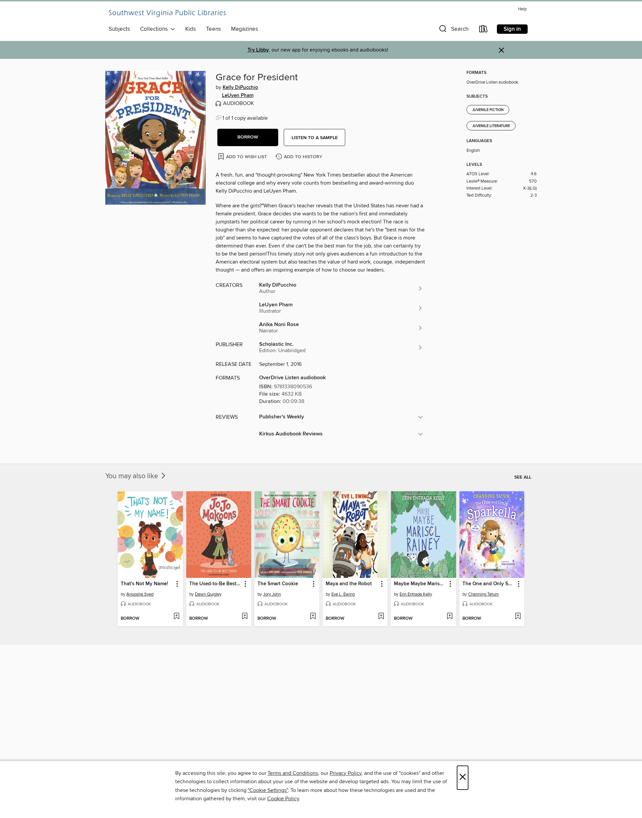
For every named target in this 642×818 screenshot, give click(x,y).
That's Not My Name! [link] (144, 584)
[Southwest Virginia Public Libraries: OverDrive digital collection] (167, 13)
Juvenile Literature (491, 126)
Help (522, 9)
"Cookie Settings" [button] (268, 790)
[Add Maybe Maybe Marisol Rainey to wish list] (449, 616)
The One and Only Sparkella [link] (488, 584)
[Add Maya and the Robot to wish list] (381, 616)
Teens (213, 29)
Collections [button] (155, 29)
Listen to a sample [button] (315, 138)
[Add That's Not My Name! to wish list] (176, 616)
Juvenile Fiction (488, 110)
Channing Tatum (483, 594)
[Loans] (483, 30)
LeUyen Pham (237, 96)
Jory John (272, 594)
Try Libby (258, 50)
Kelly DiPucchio (240, 88)
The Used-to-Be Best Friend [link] (215, 584)
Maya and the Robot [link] (349, 584)
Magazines (244, 29)
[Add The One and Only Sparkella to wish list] (518, 616)
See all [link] (522, 477)
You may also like (132, 476)
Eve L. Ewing (343, 594)
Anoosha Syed (139, 594)
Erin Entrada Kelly (416, 594)
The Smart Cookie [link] (277, 584)
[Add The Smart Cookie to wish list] (313, 616)
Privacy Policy (345, 773)
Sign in (512, 29)
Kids (190, 29)
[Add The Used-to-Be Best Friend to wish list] (244, 616)
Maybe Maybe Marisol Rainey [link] (420, 584)
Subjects (119, 29)
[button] (453, 30)
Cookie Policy (283, 798)
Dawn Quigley (208, 594)
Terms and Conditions (293, 773)
